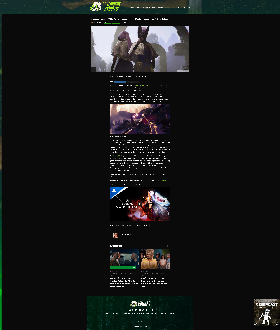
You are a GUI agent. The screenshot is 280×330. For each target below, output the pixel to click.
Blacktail (130, 225)
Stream (132, 7)
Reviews (138, 7)
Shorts (167, 7)
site (118, 156)
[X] (178, 7)
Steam (164, 180)
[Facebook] (176, 7)
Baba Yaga (120, 225)
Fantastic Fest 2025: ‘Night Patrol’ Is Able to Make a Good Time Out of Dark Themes (124, 282)
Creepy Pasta (141, 313)
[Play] (140, 204)
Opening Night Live (141, 85)
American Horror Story (111, 313)
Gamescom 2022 (143, 225)
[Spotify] (187, 7)
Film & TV (126, 7)
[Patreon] (182, 7)
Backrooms (172, 313)
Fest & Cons (160, 7)
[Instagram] (180, 7)
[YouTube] (185, 7)
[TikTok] (143, 310)
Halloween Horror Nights (127, 313)
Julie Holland (114, 271)
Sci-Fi (147, 313)
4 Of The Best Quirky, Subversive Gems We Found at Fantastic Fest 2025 (154, 282)
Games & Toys (146, 7)
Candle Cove (163, 313)
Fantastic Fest (114, 273)
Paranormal (154, 313)
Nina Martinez (97, 22)
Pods (154, 7)
